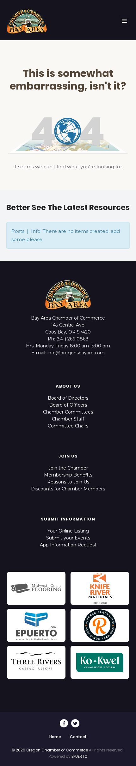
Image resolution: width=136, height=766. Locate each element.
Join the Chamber (68, 468)
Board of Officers (68, 405)
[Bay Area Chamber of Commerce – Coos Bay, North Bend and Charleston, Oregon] (26, 21)
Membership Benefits (68, 475)
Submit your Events (68, 538)
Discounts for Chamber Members (68, 489)
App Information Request (68, 545)
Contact (78, 736)
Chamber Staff (68, 419)
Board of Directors (68, 398)
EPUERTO (79, 756)
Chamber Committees (68, 412)
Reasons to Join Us (68, 482)
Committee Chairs (68, 426)
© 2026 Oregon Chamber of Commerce (49, 750)
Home (55, 736)
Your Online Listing (68, 531)
